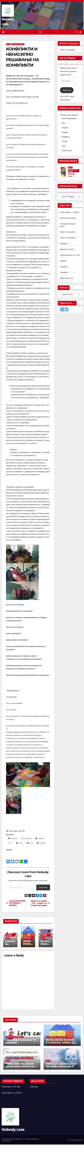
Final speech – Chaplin (69, 212)
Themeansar (6, 1141)
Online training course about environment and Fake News (20, 1066)
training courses (9, 935)
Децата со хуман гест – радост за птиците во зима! (39, 903)
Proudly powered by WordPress (13, 1139)
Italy (63, 123)
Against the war (66, 278)
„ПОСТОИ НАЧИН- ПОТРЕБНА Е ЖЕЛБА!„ (17, 903)
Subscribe (43, 887)
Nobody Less (13, 1129)
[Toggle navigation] (40, 32)
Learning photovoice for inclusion (20, 1041)
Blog (8, 44)
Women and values (68, 218)
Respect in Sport (67, 249)
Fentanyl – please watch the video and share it (61, 1065)
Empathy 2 (64, 272)
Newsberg (33, 1139)
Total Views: (7, 1087)
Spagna (65, 132)
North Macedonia (18, 44)
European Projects (44, 931)
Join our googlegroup (75, 1140)
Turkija (64, 141)
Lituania (65, 127)
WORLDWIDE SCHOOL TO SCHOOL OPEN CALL (61, 1041)
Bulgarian (66, 137)
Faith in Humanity (67, 232)
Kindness (64, 243)
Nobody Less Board (73, 171)
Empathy (63, 267)
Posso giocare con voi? (70, 255)
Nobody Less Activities (28, 938)
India (64, 146)
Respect (63, 261)
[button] (76, 32)
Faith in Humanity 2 (68, 238)
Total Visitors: (8, 1093)
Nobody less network (69, 115)
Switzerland (67, 150)
